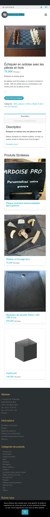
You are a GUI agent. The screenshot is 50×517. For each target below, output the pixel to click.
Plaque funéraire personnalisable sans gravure (23, 204)
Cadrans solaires (9, 456)
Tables (5, 490)
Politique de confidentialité (10, 433)
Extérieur (6, 462)
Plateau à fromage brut (18, 259)
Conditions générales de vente (12, 436)
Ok (25, 511)
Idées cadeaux (19, 104)
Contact (4, 413)
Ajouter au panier (14, 98)
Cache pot (11, 373)
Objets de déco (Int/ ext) (11, 475)
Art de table (7, 454)
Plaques (14, 106)
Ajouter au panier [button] (26, 252)
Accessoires (7, 451)
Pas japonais (7, 477)
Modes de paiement (8, 431)
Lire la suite (25, 196)
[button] (46, 14)
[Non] (47, 508)
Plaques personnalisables (12, 482)
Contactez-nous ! (12, 144)
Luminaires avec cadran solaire (14, 472)
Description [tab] (25, 116)
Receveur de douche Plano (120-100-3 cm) (23, 316)
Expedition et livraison (9, 425)
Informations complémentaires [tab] (25, 121)
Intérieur (28, 104)
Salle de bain (7, 485)
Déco (5, 459)
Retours (4, 428)
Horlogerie (6, 464)
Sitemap (4, 439)
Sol (4, 487)
